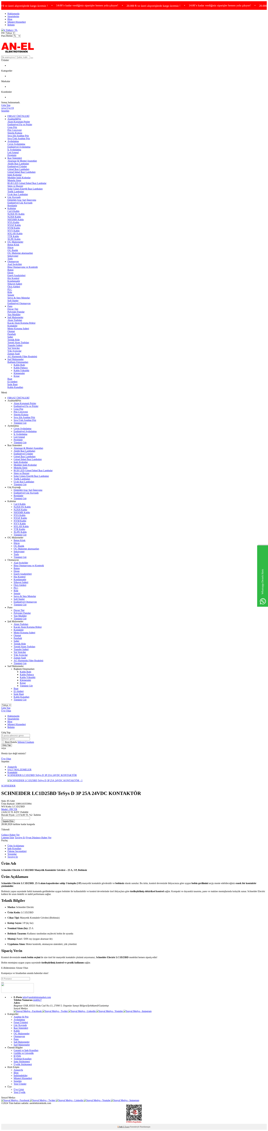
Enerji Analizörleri (16, 275)
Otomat (11, 331)
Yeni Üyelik (19, 1092)
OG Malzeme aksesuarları (20, 253)
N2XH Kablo (14, 216)
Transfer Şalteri (14, 345)
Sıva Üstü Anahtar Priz (18, 138)
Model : (9, 809)
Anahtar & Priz (21, 1016)
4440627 (37, 1000)
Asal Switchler (14, 264)
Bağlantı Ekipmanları (17, 362)
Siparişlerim (13, 16)
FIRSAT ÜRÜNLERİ (18, 116)
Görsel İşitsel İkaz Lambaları (21, 172)
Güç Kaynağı (14, 197)
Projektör (11, 155)
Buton (10, 270)
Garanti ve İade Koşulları (26, 1050)
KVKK (17, 1056)
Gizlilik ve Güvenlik (24, 1053)
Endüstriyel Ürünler (17, 166)
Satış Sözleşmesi (22, 1061)
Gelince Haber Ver (10, 834)
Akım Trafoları (14, 320)
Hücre (10, 247)
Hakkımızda (13, 13)
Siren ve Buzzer (15, 186)
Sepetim (18, 1081)
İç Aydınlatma (14, 149)
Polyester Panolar (16, 311)
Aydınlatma (13, 141)
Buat (9, 379)
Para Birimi (6, 35)
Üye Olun (6, 710)
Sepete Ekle (7, 821)
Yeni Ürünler (20, 1084)
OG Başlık (12, 250)
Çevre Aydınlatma (16, 144)
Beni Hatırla (11, 742)
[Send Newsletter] (2, 982)
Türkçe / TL (11, 30)
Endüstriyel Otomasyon (19, 303)
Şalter (10, 337)
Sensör (10, 295)
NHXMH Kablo (15, 219)
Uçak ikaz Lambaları (17, 194)
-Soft (120, 1127)
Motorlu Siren (14, 180)
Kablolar (11, 208)
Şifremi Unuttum (26, 742)
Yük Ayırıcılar (14, 351)
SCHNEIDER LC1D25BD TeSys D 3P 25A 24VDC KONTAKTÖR (42, 775)
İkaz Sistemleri (14, 158)
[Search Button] (32, 57)
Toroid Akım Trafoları (18, 342)
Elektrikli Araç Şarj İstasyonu (21, 200)
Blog (9, 19)
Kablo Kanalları (15, 387)
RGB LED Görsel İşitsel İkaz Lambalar (26, 183)
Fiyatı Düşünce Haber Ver (38, 837)
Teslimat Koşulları (22, 1058)
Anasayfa (12, 766)
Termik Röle (13, 339)
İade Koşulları (14, 848)
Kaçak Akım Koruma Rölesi (21, 323)
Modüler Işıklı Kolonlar (19, 177)
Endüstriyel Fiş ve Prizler (19, 124)
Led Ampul (13, 152)
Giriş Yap (5, 708)
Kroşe (17, 376)
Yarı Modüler (13, 314)
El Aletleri (12, 381)
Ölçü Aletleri (13, 286)
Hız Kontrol (13, 278)
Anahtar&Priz (14, 119)
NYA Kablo (13, 222)
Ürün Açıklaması (15, 845)
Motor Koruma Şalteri (18, 328)
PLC (9, 289)
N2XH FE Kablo (16, 214)
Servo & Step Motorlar (18, 297)
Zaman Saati (13, 353)
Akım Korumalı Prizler (18, 121)
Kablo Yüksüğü (21, 370)
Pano (9, 306)
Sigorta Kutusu (14, 133)
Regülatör (12, 205)
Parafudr (11, 334)
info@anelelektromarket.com (36, 997)
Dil (2, 33)
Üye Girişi (19, 1089)
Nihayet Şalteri (14, 283)
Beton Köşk (13, 244)
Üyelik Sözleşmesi (23, 1064)
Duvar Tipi (12, 309)
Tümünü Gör (20, 423)
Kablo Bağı (19, 365)
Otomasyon (13, 261)
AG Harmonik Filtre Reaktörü (22, 356)
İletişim (11, 24)
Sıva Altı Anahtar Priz (18, 135)
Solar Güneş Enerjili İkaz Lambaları (25, 188)
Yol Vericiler (13, 348)
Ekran (10, 272)
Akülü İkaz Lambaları (18, 163)
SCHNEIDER (8, 785)
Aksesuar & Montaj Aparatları (22, 160)
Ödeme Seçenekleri (17, 851)
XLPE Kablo (13, 239)
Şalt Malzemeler (15, 317)
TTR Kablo (13, 236)
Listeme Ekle (7, 837)
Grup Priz (12, 127)
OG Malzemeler (15, 242)
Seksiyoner (12, 256)
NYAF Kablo (14, 225)
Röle (9, 292)
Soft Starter (12, 300)
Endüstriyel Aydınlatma (18, 147)
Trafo (10, 258)
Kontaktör (12, 325)
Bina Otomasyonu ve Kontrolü (22, 267)
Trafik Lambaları (15, 191)
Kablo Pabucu (21, 367)
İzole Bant (12, 384)
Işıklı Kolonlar (14, 174)
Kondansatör (13, 281)
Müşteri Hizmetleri (16, 22)
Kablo (17, 1030)
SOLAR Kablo (14, 233)
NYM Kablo (13, 228)
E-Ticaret (126, 1127)
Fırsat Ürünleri (21, 1022)
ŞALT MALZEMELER (19, 769)
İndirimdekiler (20, 1075)
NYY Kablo (13, 230)
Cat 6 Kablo (13, 211)
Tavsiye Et (20, 837)
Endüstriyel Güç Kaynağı (19, 202)
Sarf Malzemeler (15, 359)
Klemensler (19, 373)
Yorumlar (12, 854)
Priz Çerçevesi (14, 130)
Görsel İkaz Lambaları (18, 169)
